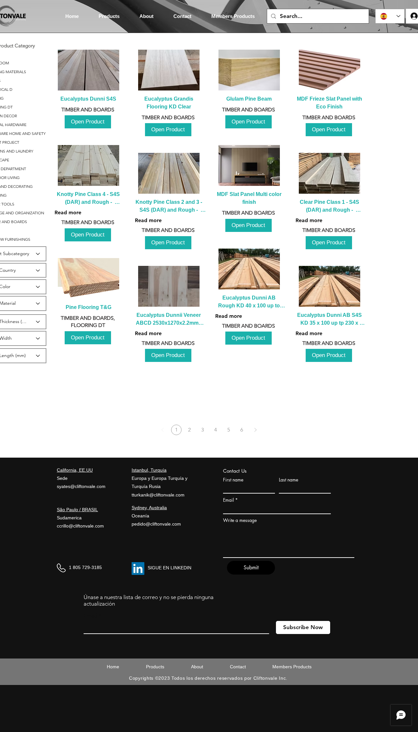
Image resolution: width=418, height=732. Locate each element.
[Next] (255, 429)
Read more (68, 212)
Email (228, 500)
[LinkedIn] (138, 568)
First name (233, 480)
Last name (288, 480)
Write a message (240, 520)
